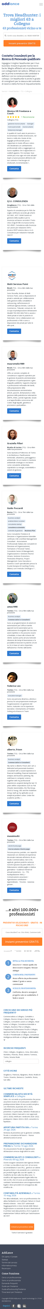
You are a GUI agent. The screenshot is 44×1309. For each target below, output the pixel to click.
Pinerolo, (15, 1054)
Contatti (14, 1256)
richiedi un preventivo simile (22, 1227)
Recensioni (6, 1268)
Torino (10, 611)
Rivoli (9, 288)
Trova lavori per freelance (12, 1292)
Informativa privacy (9, 1265)
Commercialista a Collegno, (14, 1016)
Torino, (7, 1057)
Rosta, (35, 1077)
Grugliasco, (20, 1052)
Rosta (9, 512)
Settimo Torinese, (30, 1054)
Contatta (14, 168)
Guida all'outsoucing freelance (14, 1289)
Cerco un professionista (11, 1277)
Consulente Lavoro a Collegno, (23, 1022)
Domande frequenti (10, 1283)
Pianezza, (16, 1075)
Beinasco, (21, 1077)
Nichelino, (7, 1054)
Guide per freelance (10, 1286)
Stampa (5, 1259)
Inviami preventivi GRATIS (22, 942)
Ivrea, (27, 1052)
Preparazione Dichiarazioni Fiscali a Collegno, (21, 1029)
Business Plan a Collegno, (21, 1027)
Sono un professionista (11, 1280)
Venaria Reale (15, 1057)
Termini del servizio (9, 1262)
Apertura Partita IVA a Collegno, (16, 1032)
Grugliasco (12, 205)
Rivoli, (21, 1054)
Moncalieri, (34, 1052)
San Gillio (7, 1080)
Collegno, (12, 1052)
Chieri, (6, 1052)
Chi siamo (6, 1256)
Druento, (13, 1077)
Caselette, (29, 1077)
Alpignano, (24, 1075)
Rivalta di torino (14, 447)
